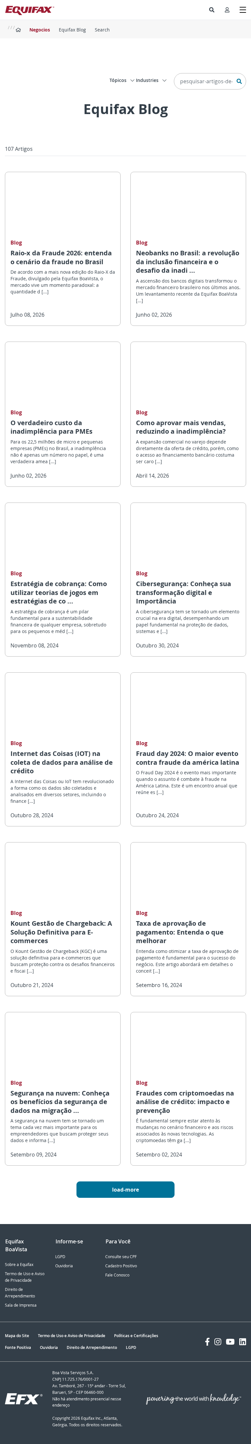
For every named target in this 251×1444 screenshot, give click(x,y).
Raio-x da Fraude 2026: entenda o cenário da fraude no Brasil (61, 257)
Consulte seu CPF (121, 1256)
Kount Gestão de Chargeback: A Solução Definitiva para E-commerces (61, 932)
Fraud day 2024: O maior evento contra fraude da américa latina (187, 758)
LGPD (60, 1256)
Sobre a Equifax (19, 1264)
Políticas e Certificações (136, 1335)
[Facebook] (207, 1341)
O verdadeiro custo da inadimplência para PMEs (51, 427)
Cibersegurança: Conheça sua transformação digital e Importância (183, 592)
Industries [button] (148, 80)
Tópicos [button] (118, 80)
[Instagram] (217, 1341)
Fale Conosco (117, 1275)
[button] (212, 10)
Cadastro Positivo (121, 1266)
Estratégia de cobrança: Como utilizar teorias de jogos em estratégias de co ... (58, 592)
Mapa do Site (17, 1335)
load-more (125, 1189)
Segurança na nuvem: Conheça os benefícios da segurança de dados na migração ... (59, 1102)
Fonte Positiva (18, 1347)
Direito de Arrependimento (92, 1347)
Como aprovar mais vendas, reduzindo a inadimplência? (181, 427)
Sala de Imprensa (21, 1305)
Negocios (39, 30)
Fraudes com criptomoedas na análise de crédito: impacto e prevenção (185, 1102)
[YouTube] (230, 1341)
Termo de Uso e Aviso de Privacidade (71, 1335)
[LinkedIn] (242, 1341)
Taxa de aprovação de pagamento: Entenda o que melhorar (180, 932)
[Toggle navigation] (243, 10)
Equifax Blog (72, 30)
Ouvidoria (64, 1266)
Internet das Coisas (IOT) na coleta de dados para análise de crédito (61, 762)
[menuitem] (212, 10)
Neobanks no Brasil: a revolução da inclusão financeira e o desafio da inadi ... (187, 261)
